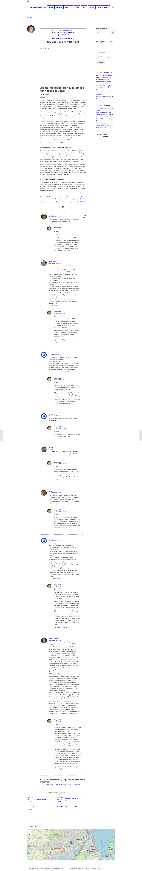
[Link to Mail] (113, 868)
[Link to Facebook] (104, 868)
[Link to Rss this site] (110, 868)
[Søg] (113, 7)
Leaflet (95, 859)
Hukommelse (69, 784)
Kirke (54, 38)
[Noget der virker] (63, 66)
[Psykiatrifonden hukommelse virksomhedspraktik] (140, 435)
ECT (64, 784)
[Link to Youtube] (107, 868)
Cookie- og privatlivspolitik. (57, 868)
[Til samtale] (1, 435)
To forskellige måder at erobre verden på (103, 82)
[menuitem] (51, 7)
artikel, (62, 136)
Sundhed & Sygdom (68, 38)
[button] (71, 843)
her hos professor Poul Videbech (76, 202)
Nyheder (30, 17)
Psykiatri (59, 38)
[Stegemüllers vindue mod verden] (37, 7)
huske (46, 102)
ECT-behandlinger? (66, 143)
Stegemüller (99, 75)
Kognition (77, 784)
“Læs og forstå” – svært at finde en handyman (103, 92)
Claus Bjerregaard (56, 784)
